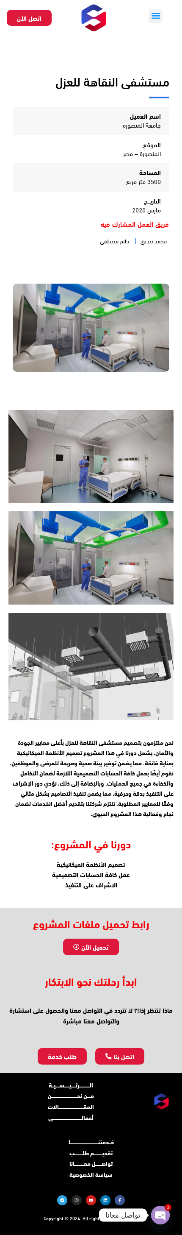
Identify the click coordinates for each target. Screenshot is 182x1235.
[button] (156, 16)
